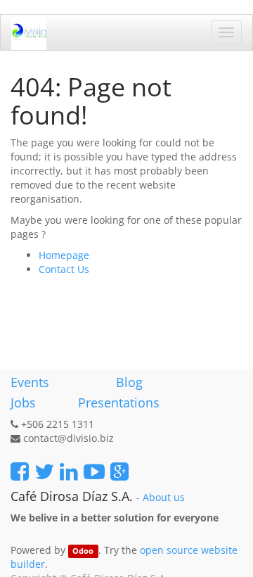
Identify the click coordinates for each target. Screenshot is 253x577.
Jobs (23, 402)
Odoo (82, 551)
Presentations (117, 402)
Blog (129, 382)
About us (164, 497)
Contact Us (64, 269)
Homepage (64, 255)
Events (30, 382)
